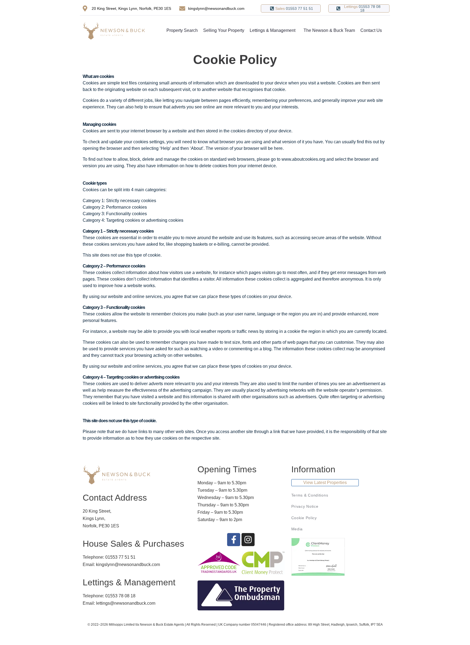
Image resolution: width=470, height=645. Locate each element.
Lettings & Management (272, 30)
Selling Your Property (223, 30)
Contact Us (371, 30)
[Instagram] (248, 539)
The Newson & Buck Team (329, 30)
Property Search (182, 30)
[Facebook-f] (233, 539)
